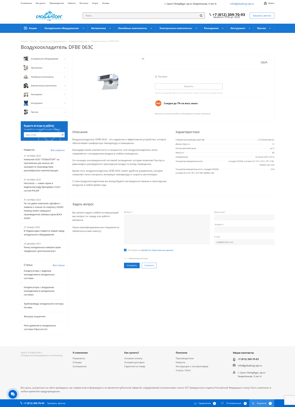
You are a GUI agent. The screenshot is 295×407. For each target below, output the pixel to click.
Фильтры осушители (34, 316)
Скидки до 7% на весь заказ (181, 103)
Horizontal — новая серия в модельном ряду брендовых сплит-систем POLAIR (42, 187)
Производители (185, 358)
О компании (80, 352)
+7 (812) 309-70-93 (228, 14)
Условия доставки (134, 362)
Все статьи (59, 265)
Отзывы (77, 362)
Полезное (181, 352)
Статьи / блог (183, 370)
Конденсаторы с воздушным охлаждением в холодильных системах (39, 291)
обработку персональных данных (157, 250)
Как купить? (131, 352)
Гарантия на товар (134, 366)
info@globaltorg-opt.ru (242, 3)
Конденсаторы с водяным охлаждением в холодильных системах (39, 274)
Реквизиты (79, 358)
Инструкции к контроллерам (192, 366)
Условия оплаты (133, 358)
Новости (180, 362)
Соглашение (80, 366)
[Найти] (201, 16)
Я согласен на (150, 250)
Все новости (58, 150)
